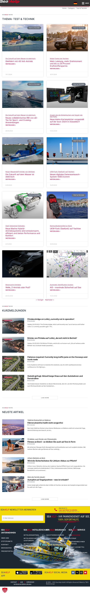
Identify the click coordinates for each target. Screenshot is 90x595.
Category (71, 8)
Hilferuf (72, 538)
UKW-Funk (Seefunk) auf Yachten (65, 227)
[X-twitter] (77, 572)
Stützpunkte (7, 541)
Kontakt (5, 544)
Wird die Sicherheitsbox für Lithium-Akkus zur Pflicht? (52, 459)
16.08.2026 (32, 463)
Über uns (5, 538)
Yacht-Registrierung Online (78, 554)
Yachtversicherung (55, 535)
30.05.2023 (32, 321)
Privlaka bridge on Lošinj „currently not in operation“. (51, 319)
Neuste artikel (13, 412)
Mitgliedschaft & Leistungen (31, 539)
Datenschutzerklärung (22, 584)
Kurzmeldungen (14, 310)
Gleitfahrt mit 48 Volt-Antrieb (20, 60)
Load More (45, 398)
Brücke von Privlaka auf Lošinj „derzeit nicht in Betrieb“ (52, 338)
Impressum (30, 582)
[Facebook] (73, 572)
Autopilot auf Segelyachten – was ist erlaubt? (48, 478)
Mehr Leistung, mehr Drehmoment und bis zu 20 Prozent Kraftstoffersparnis (66, 62)
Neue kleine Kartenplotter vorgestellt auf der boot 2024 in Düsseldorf (67, 118)
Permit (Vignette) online (76, 548)
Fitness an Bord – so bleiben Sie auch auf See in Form (51, 440)
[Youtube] (85, 572)
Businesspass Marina (33, 549)
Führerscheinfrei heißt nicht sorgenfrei (45, 421)
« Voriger (39, 300)
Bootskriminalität (54, 545)
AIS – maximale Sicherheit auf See (65, 286)
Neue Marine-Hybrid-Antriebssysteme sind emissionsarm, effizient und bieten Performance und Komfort (22, 231)
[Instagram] (81, 572)
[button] (5, 590)
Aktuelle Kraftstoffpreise (77, 562)
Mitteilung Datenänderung (31, 545)
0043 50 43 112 (63, 508)
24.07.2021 (32, 361)
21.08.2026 (32, 425)
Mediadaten (6, 548)
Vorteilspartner (31, 552)
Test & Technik (81, 8)
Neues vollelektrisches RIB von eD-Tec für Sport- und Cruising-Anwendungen (21, 119)
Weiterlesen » (10, 64)
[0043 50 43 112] (56, 510)
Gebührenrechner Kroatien (77, 543)
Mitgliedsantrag (31, 535)
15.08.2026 (32, 482)
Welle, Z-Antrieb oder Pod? (17, 286)
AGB (21, 582)
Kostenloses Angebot (56, 541)
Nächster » (49, 300)
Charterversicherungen (56, 538)
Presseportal (7, 551)
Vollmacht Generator (79, 558)
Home (64, 8)
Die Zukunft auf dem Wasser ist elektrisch (20, 174)
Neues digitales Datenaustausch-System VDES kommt (65, 174)
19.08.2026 (32, 444)
